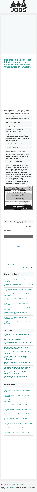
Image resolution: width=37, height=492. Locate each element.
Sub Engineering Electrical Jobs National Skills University (17, 280)
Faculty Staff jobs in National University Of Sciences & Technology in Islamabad (17, 367)
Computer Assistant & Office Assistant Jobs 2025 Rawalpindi (18, 395)
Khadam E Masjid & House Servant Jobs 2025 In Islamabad (18, 400)
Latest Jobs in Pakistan (18, 484)
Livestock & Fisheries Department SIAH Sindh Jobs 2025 (17, 308)
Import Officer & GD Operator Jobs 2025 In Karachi (16, 405)
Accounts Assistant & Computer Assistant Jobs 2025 (17, 409)
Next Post (11, 264)
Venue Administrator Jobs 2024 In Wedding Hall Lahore (17, 352)
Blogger (29, 487)
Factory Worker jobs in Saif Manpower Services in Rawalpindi (16, 377)
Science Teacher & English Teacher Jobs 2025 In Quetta (18, 423)
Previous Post (25, 268)
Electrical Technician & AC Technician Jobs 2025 (17, 363)
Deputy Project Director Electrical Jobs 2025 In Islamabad (17, 294)
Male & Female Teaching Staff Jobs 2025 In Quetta (16, 419)
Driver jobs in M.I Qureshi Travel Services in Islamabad (17, 335)
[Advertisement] (18, 34)
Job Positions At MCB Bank (12, 339)
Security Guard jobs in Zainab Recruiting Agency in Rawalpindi (16, 347)
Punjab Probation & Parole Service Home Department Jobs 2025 (15, 313)
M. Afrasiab (10, 487)
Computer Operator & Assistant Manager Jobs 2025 (17, 428)
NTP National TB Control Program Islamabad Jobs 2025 (18, 289)
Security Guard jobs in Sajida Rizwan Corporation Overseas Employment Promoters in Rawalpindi (18, 357)
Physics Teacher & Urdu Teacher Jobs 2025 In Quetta (17, 414)
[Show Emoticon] (5, 236)
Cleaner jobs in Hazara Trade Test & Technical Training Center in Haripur (18, 372)
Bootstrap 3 (7, 489)
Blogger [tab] (28, 227)
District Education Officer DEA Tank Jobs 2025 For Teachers (18, 285)
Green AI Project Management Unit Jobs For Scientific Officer (16, 299)
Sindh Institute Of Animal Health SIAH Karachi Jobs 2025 (17, 303)
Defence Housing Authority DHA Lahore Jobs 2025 (17, 391)
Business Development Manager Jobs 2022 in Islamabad (18, 343)
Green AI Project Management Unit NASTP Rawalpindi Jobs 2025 (16, 317)
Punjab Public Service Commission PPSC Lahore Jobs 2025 (18, 322)
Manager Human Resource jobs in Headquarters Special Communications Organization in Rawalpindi (18, 63)
